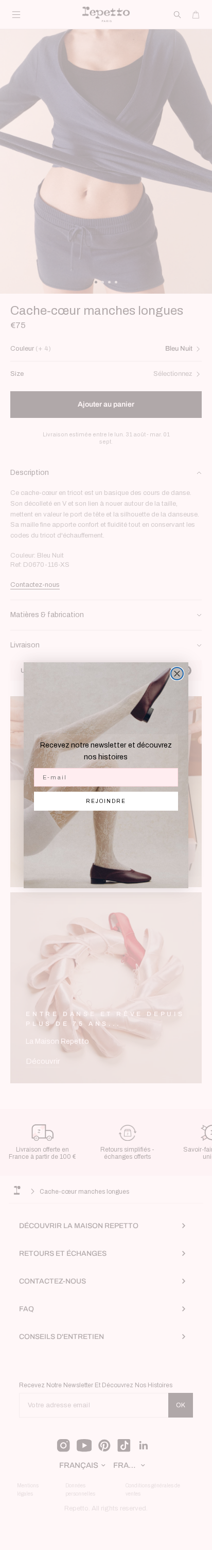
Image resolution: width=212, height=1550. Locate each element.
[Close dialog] (177, 673)
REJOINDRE (106, 801)
